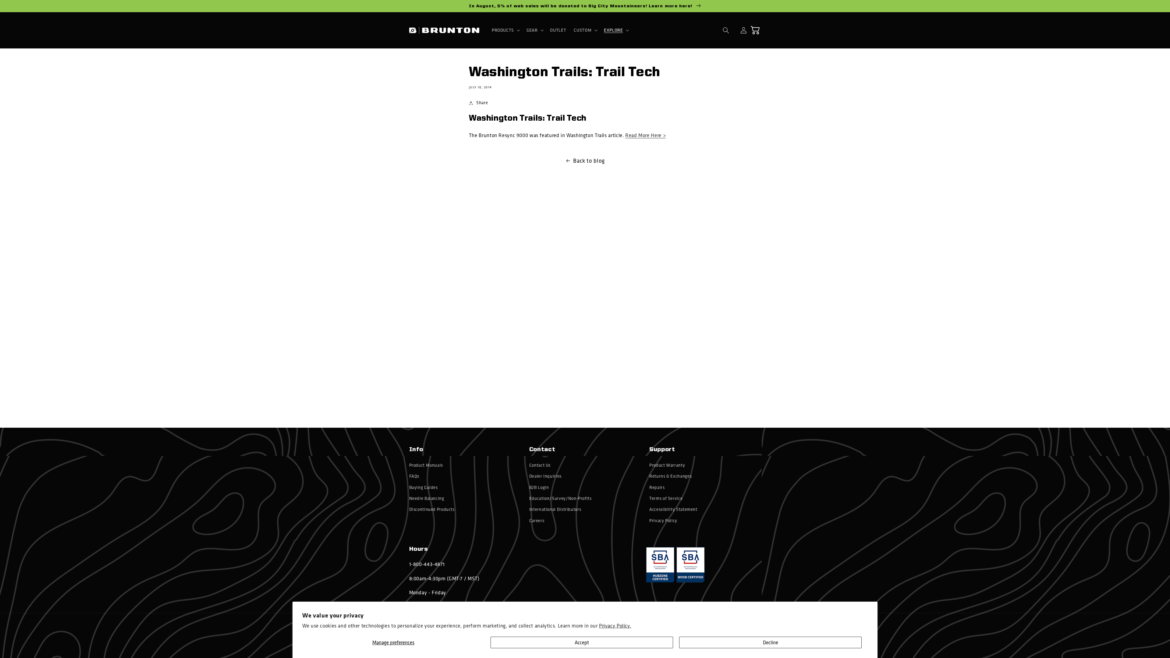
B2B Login (539, 487)
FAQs (414, 476)
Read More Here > (645, 135)
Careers (536, 520)
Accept (582, 642)
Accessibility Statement (673, 509)
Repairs (657, 487)
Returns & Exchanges (670, 476)
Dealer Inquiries (545, 476)
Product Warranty (667, 465)
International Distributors (555, 509)
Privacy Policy (663, 520)
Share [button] (482, 102)
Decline (770, 642)
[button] (505, 30)
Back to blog (589, 160)
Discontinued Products (432, 509)
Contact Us (540, 465)
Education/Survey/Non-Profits (560, 498)
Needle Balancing (426, 498)
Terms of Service (665, 498)
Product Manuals (426, 465)
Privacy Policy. (615, 625)
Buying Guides (423, 487)
